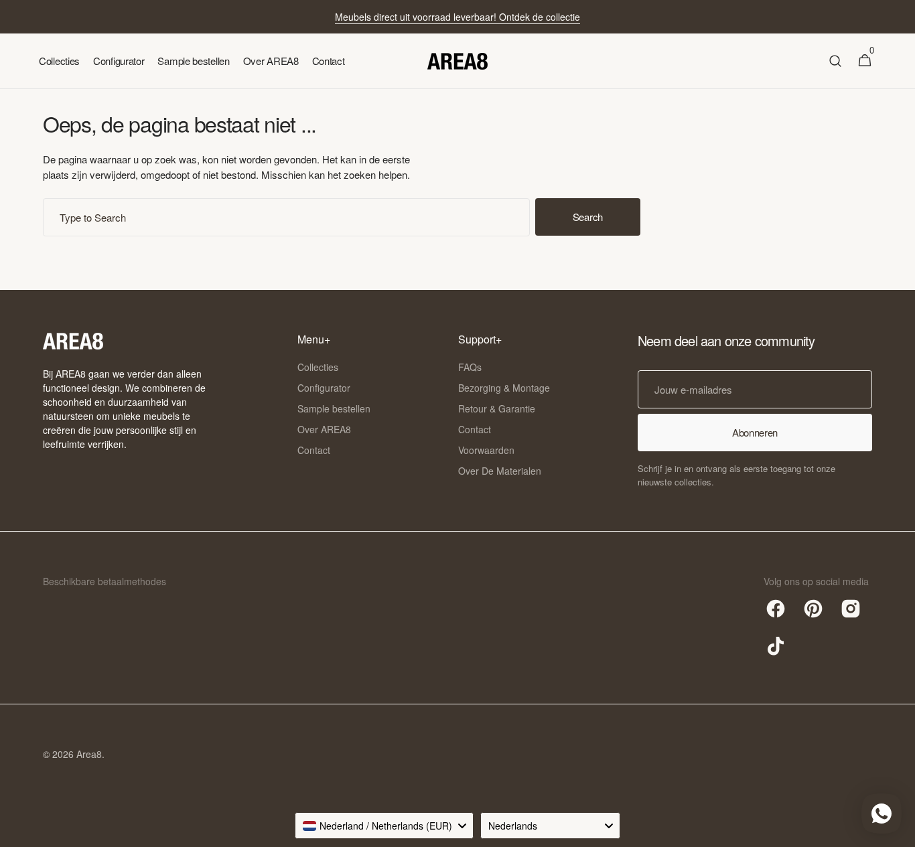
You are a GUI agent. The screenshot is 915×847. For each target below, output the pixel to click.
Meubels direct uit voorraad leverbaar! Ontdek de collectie (457, 16)
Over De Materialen (499, 470)
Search (588, 217)
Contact (313, 450)
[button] (835, 61)
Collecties (317, 367)
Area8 (89, 754)
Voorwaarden (486, 450)
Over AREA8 (324, 429)
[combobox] (286, 217)
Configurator (323, 387)
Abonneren (755, 432)
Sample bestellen (333, 408)
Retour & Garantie (496, 408)
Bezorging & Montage (504, 387)
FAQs (470, 367)
